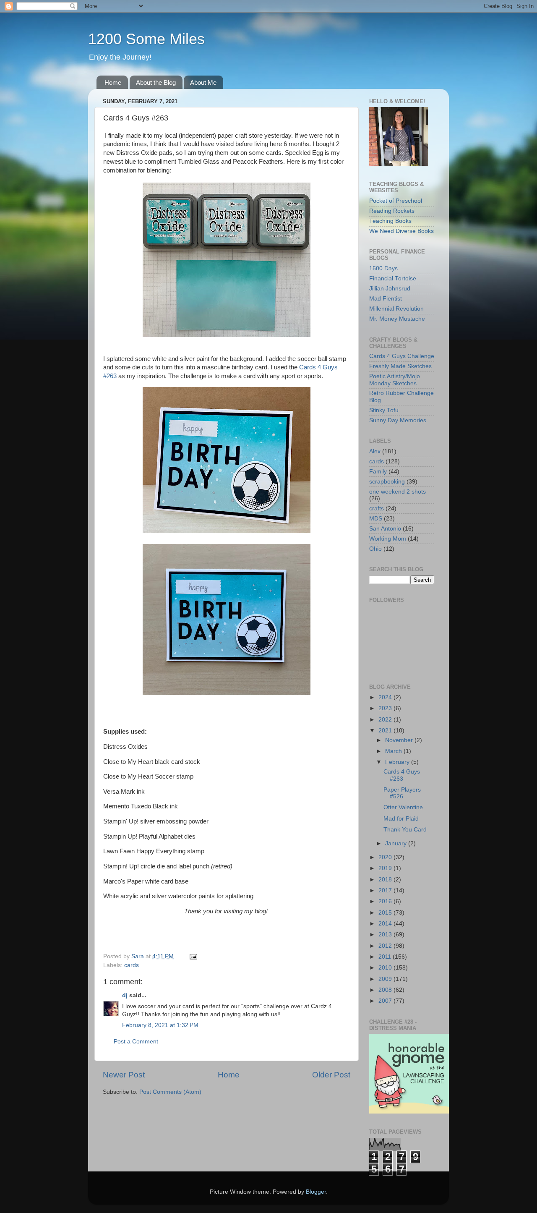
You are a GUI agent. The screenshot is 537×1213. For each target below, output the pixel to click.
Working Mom (387, 539)
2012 (386, 946)
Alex (375, 451)
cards (131, 965)
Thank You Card (405, 829)
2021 (386, 730)
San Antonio (385, 528)
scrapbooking (387, 481)
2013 (386, 934)
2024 (386, 697)
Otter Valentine (403, 807)
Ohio (375, 549)
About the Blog (156, 82)
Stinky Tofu (384, 410)
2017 (386, 890)
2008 (386, 990)
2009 (386, 979)
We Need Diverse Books (401, 231)
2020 (386, 857)
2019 (386, 868)
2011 (385, 957)
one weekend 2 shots (397, 492)
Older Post (331, 1074)
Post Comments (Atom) (170, 1092)
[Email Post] (193, 956)
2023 (386, 708)
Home (112, 82)
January (396, 843)
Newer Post (124, 1074)
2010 (386, 968)
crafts (376, 508)
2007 (386, 1001)
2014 (386, 923)
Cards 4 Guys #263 (401, 775)
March (394, 751)
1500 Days (383, 268)
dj (125, 995)
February (398, 762)
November (399, 740)
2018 (386, 879)
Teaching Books (390, 221)
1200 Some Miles (146, 38)
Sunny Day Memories (397, 420)
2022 (386, 719)
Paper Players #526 (402, 793)
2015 (386, 913)
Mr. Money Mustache (397, 319)
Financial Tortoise (392, 278)
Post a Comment (136, 1041)
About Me (203, 82)
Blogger (316, 1192)
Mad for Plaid (401, 819)
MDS (375, 518)
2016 (386, 901)
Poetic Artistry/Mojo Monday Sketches (394, 379)
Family (378, 471)
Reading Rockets (391, 211)
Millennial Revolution (396, 309)
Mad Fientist (385, 298)
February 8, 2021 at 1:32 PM (160, 1025)
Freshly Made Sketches (400, 366)
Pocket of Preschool (395, 201)
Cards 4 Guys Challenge (401, 356)
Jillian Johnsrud (389, 288)
